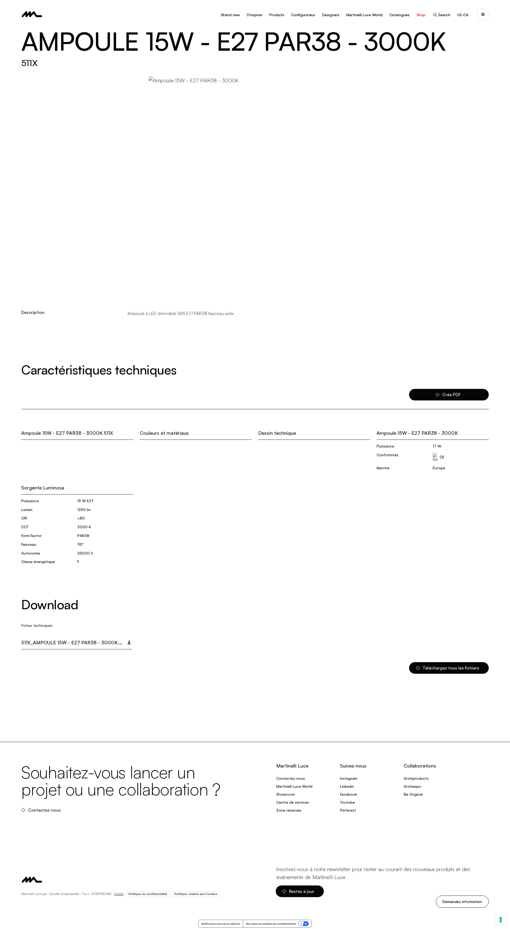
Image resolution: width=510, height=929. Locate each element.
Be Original (413, 794)
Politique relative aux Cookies (196, 894)
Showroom (285, 794)
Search (444, 14)
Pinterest (348, 810)
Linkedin (347, 786)
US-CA (462, 14)
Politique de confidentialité (148, 894)
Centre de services (292, 802)
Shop (421, 14)
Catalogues (399, 14)
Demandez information (462, 901)
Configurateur (303, 14)
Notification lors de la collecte (220, 923)
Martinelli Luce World (364, 14)
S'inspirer (254, 14)
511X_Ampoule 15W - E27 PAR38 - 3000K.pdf (75, 642)
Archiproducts (416, 778)
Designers (330, 14)
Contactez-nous (45, 810)
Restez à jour (302, 891)
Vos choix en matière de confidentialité (271, 923)
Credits (119, 894)
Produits (276, 14)
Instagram (348, 778)
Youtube (347, 802)
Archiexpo (412, 786)
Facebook (348, 794)
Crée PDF (451, 394)
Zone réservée (288, 810)
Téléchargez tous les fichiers (451, 668)
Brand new (230, 14)
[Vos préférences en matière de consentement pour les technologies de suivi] (501, 920)
